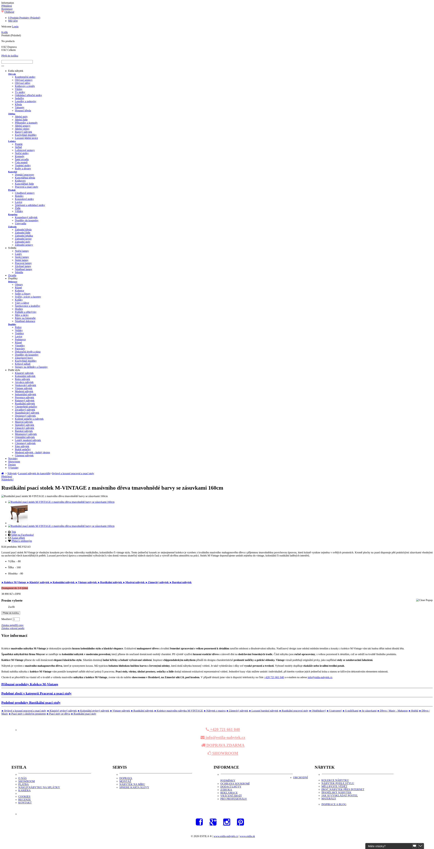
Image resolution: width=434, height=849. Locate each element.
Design (12, 464)
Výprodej (13, 467)
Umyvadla (20, 223)
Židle (18, 208)
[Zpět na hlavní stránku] (3, 473)
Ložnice (12, 141)
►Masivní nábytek (134, 582)
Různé (18, 287)
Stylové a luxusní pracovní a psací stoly (73, 473)
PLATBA (23, 784)
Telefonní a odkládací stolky (30, 205)
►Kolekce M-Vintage (14, 582)
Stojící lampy (22, 257)
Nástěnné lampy (23, 269)
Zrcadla (12, 275)
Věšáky (19, 211)
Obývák (12, 74)
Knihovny (20, 180)
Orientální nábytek (25, 437)
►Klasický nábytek (38, 582)
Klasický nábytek (24, 373)
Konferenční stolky (25, 76)
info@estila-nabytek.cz (320, 677)
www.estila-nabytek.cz (226, 836)
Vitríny (18, 89)
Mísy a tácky (22, 315)
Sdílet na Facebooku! (22, 534)
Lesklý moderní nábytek (28, 440)
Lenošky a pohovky (25, 101)
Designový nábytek (25, 415)
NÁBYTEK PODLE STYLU (337, 783)
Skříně (18, 147)
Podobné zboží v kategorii (36, 693)
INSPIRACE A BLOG (333, 804)
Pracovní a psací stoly (26, 186)
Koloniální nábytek (25, 376)
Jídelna (11, 113)
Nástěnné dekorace (25, 321)
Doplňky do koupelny (26, 220)
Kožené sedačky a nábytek (29, 418)
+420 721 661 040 (274, 677)
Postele (19, 144)
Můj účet (13, 20)
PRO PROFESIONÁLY (233, 798)
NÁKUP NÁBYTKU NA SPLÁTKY (39, 787)
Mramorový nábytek (26, 434)
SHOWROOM (224, 753)
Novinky (13, 458)
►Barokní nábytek (180, 582)
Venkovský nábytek (25, 385)
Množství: (6, 619)
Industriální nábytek (25, 394)
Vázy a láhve (22, 302)
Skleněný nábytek (24, 424)
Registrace (7, 8)
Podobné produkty (31, 702)
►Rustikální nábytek (110, 582)
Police (18, 327)
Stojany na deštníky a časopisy (31, 366)
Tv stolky (20, 92)
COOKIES (24, 796)
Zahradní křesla (23, 229)
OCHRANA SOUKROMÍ (235, 783)
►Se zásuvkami (368, 710)
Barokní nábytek (24, 431)
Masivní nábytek (24, 421)
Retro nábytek (22, 379)
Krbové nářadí (22, 363)
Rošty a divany (23, 168)
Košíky (19, 299)
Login (15, 26)
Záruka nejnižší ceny (12, 625)
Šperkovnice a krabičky (27, 305)
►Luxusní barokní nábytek (263, 710)
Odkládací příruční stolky (28, 95)
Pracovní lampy (23, 263)
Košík (4, 32)
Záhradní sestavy (24, 244)
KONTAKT (25, 802)
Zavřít (11, 606)
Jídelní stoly (21, 116)
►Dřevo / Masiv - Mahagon (392, 710)
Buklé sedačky (23, 449)
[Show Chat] (414, 846)
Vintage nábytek (23, 388)
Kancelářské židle (24, 183)
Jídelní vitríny (22, 128)
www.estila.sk (247, 836)
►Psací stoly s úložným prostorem (27, 713)
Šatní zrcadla (22, 159)
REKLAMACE (229, 792)
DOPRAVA (125, 778)
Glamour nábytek (24, 455)
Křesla (18, 104)
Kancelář (12, 171)
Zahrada (12, 226)
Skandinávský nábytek (27, 412)
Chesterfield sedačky (26, 406)
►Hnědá (413, 710)
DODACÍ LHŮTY (230, 786)
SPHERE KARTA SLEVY (134, 787)
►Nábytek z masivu (215, 710)
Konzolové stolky (24, 199)
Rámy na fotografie (25, 318)
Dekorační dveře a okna (28, 351)
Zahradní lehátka (24, 235)
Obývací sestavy (24, 80)
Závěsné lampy (23, 266)
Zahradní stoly (22, 241)
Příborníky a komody (26, 122)
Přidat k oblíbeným (22, 540)
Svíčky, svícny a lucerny (28, 296)
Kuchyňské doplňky (26, 134)
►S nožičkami (350, 710)
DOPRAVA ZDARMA (224, 745)
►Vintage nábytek (86, 582)
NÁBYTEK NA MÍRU (132, 784)
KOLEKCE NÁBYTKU (335, 780)
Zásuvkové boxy (24, 357)
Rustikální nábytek (25, 403)
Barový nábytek (23, 131)
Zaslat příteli (18, 537)
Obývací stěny (22, 83)
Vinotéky (20, 345)
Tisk (13, 531)
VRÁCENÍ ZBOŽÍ (231, 795)
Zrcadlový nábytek (25, 409)
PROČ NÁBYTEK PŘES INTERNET (342, 789)
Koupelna (12, 214)
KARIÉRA (24, 790)
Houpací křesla (23, 110)
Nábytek (12, 473)
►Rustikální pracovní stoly (293, 710)
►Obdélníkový (317, 710)
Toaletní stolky (23, 165)
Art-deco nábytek (24, 382)
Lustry (18, 254)
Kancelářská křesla (25, 177)
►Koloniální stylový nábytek (93, 710)
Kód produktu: (9, 546)
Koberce (19, 290)
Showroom (14, 461)
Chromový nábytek (25, 443)
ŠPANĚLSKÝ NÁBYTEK (336, 792)
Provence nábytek (24, 397)
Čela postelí (21, 162)
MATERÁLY (328, 798)
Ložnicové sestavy (25, 150)
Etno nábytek (22, 446)
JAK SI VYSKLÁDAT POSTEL (339, 795)
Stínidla (19, 272)
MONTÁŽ (125, 781)
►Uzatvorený (334, 710)
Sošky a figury (23, 293)
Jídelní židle (21, 119)
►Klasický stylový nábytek (62, 710)
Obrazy (19, 284)
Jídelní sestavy (22, 125)
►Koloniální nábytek (62, 582)
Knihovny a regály (25, 86)
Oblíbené (9, 12)
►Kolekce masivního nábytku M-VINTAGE (178, 710)
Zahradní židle (22, 232)
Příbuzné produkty (29, 684)
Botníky (19, 196)
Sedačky (19, 98)
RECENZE (24, 799)
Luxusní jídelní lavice (26, 138)
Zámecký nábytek (24, 428)
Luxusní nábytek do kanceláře (34, 473)
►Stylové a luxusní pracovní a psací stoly (23, 710)
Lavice (18, 202)
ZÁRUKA (226, 789)
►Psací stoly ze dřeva (58, 713)
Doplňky (12, 324)
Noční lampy (22, 250)
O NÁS (22, 778)
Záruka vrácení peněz (12, 628)
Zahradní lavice (23, 238)
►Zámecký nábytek (157, 582)
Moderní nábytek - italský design (32, 452)
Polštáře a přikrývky (25, 312)
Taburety (19, 107)
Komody (19, 156)
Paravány (20, 348)
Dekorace (12, 281)
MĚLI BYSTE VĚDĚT (334, 786)
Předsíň (11, 190)
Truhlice (19, 333)
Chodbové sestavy (25, 192)
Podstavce (20, 339)
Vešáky (19, 330)
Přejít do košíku (9, 55)
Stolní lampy (21, 260)
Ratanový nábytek (24, 400)
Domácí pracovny (24, 174)
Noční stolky (22, 153)
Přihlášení (6, 5)
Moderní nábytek (24, 391)
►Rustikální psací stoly (83, 713)
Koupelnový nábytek (26, 217)
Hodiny (19, 308)
